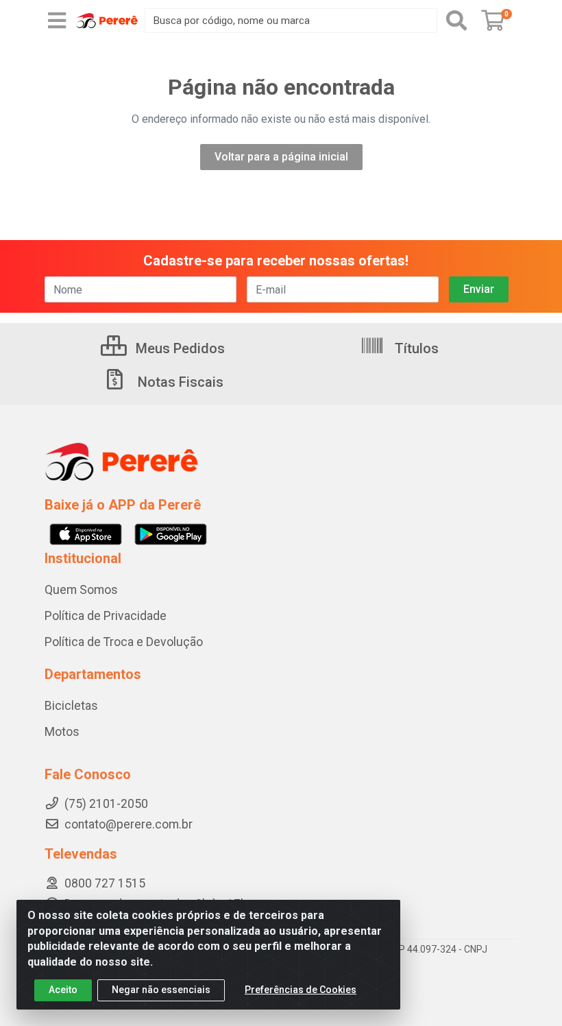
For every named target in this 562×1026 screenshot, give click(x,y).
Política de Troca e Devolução (124, 642)
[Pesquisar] (456, 20)
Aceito (63, 989)
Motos (62, 732)
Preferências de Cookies (300, 989)
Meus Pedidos (178, 348)
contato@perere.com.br (128, 824)
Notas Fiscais (178, 382)
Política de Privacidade (106, 616)
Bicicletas (71, 706)
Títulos (415, 348)
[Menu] (57, 20)
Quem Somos (81, 590)
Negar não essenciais (161, 989)
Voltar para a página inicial (281, 156)
